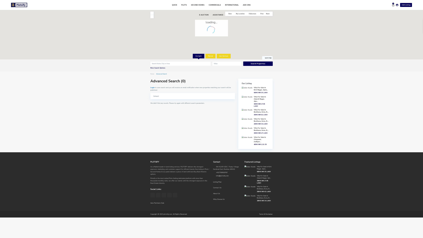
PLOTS (184, 5)
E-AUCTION (204, 15)
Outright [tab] (198, 56)
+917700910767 (222, 172)
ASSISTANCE (218, 15)
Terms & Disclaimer (266, 214)
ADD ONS (247, 5)
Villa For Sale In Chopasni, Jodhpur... (260, 139)
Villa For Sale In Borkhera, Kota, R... (261, 111)
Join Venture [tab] (223, 56)
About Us (216, 193)
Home (152, 74)
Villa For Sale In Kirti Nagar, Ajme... (261, 89)
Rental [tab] (210, 56)
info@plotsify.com (222, 176)
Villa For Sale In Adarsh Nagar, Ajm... (260, 99)
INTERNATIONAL (232, 5)
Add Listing (406, 5)
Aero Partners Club (157, 203)
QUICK (174, 5)
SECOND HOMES (197, 5)
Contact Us (217, 188)
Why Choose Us (219, 199)
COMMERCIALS (215, 5)
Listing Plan (217, 182)
